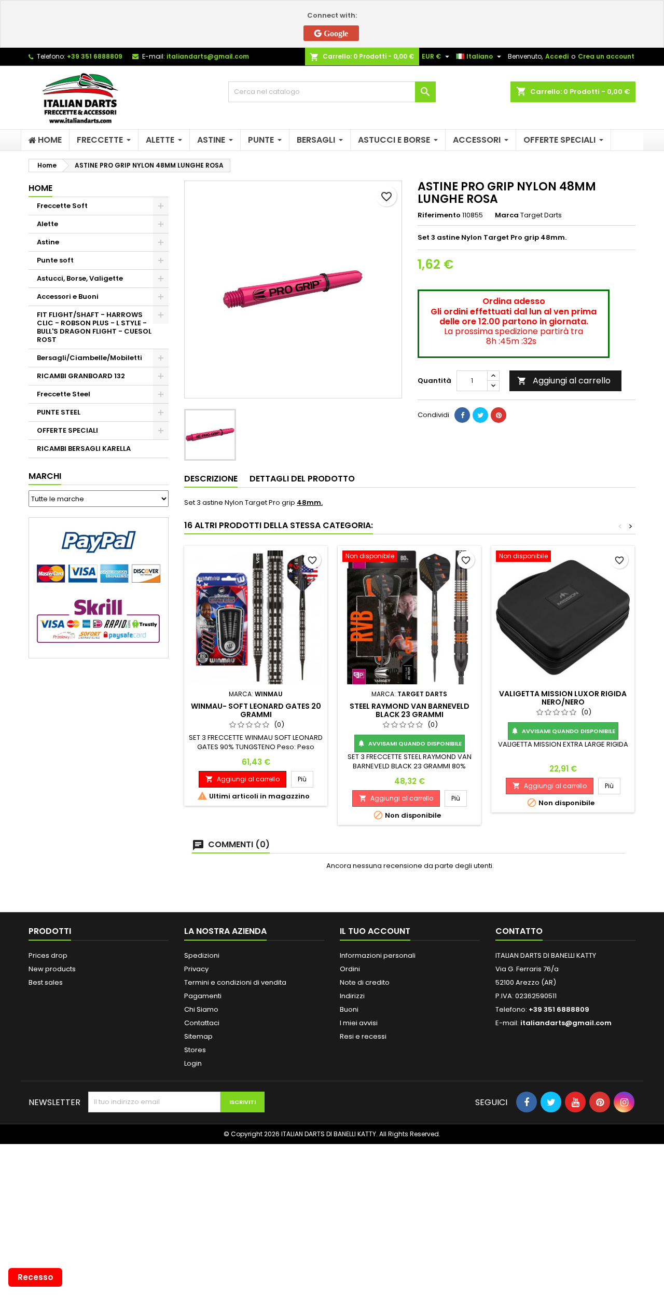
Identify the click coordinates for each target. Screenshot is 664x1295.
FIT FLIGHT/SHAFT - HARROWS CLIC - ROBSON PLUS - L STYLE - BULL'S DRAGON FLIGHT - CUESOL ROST (94, 327)
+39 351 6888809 (94, 56)
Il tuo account (375, 931)
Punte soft (55, 260)
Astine (48, 242)
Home (40, 188)
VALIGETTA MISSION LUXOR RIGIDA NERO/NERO (563, 697)
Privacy (196, 969)
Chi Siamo (201, 1009)
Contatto (519, 931)
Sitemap (198, 1036)
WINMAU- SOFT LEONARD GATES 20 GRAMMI (256, 710)
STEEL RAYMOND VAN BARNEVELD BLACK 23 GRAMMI (409, 710)
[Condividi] (462, 415)
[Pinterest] (498, 415)
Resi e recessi (363, 1036)
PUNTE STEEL (58, 412)
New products (52, 969)
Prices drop (48, 955)
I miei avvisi (359, 1023)
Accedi (557, 56)
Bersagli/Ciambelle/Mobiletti (89, 358)
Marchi (45, 476)
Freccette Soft (62, 206)
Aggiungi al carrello (564, 381)
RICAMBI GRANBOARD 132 (81, 376)
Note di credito (365, 982)
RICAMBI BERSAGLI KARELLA (84, 448)
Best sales (46, 982)
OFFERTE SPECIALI (67, 430)
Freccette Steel (63, 394)
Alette (47, 224)
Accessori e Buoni (68, 296)
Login (193, 1063)
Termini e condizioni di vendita (235, 982)
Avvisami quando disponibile (409, 743)
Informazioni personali (378, 955)
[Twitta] (480, 415)
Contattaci (201, 1023)
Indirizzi (352, 996)
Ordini (350, 969)
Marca (507, 215)
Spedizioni (201, 955)
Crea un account (606, 56)
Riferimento (439, 215)
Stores (195, 1050)
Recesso (35, 1277)
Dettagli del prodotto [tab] (302, 479)
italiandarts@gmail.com (208, 56)
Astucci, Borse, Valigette (80, 278)
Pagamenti (203, 996)
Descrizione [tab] (211, 479)
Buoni (349, 1009)
